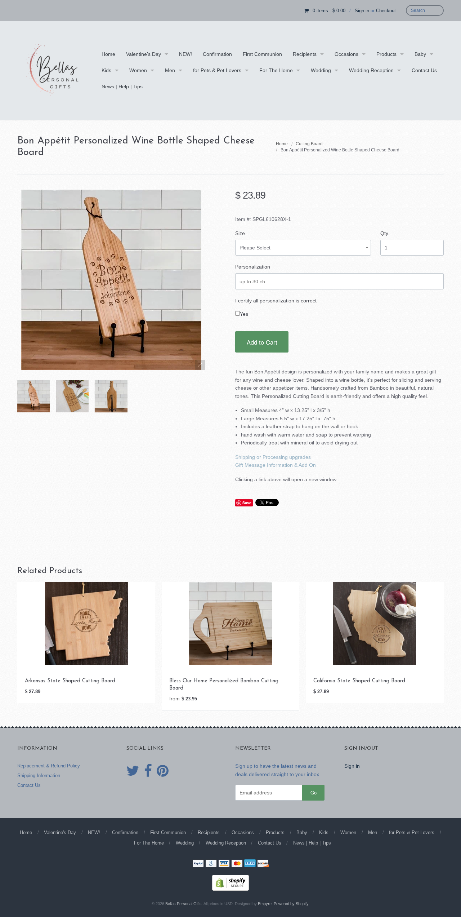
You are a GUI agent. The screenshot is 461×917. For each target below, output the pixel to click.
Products (386, 54)
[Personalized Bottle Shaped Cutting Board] (33, 396)
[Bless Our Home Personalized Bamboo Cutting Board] (230, 623)
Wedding (321, 70)
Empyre (265, 904)
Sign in (362, 10)
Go (313, 792)
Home (108, 54)
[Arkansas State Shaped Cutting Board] (86, 623)
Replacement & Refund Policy (48, 765)
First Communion (262, 54)
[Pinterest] (163, 771)
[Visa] (224, 864)
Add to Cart (262, 342)
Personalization (252, 267)
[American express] (250, 864)
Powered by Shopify (291, 904)
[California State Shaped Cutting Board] (374, 623)
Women (138, 70)
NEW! (185, 54)
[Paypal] (198, 864)
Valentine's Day (143, 54)
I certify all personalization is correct (276, 301)
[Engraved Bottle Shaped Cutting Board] (72, 396)
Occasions (346, 54)
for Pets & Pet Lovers (217, 70)
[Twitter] (132, 771)
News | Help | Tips (122, 86)
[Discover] (263, 864)
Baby (420, 54)
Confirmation (217, 54)
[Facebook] (148, 771)
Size (240, 233)
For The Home (276, 70)
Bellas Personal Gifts (183, 904)
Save (246, 502)
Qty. (384, 233)
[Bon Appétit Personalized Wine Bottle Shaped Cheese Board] (111, 396)
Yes (244, 314)
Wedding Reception (371, 70)
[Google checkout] (211, 864)
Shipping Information (38, 775)
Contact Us (424, 70)
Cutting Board (309, 143)
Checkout (386, 10)
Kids (106, 70)
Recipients (305, 54)
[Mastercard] (237, 864)
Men (170, 70)
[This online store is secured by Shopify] (230, 882)
